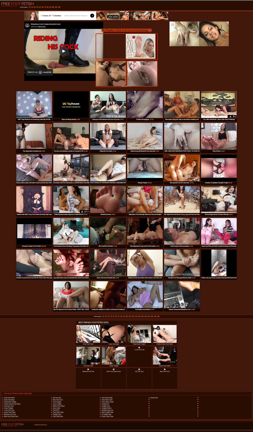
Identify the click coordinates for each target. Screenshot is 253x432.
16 (145, 316)
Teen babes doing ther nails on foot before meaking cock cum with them (182, 120)
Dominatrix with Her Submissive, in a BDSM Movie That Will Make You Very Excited (71, 184)
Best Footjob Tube (107, 412)
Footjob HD (105, 404)
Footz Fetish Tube (107, 416)
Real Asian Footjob (10, 402)
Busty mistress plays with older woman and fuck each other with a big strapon (34, 184)
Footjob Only (106, 406)
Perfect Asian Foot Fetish (12, 404)
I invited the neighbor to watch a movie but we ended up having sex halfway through (108, 311)
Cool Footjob (57, 402)
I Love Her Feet (9, 410)
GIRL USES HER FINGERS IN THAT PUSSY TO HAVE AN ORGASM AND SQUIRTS (181, 152)
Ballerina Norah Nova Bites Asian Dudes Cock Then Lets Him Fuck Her (145, 279)
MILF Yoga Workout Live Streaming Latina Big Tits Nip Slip (34, 120)
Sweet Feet (154, 397)
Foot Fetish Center (108, 402)
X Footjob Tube (106, 414)
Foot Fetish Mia (58, 416)
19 (155, 316)
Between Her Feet (10, 414)
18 (151, 316)
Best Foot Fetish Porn (11, 416)
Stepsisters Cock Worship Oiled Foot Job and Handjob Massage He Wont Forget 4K (145, 216)
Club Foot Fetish (9, 397)
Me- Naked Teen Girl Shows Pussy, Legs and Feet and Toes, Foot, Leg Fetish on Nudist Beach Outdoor (182, 216)
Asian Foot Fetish (9, 412)
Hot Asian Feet (9, 406)
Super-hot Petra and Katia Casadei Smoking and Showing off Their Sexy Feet (219, 247)
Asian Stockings (9, 400)
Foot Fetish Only (58, 412)
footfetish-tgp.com (107, 410)
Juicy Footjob (57, 404)
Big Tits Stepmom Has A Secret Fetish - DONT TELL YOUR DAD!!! (71, 311)
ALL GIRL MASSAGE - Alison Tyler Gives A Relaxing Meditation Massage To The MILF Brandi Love (219, 120)
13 (136, 316)
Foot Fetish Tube (107, 400)
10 (53, 7)
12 (59, 7)
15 (142, 316)
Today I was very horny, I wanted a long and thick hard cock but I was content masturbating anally (218, 279)
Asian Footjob (8, 408)
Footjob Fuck (57, 414)
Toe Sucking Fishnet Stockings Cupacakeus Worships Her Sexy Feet (71, 247)
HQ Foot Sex (57, 397)
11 (56, 7)
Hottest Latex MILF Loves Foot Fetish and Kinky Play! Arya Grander (34, 216)
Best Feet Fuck (58, 400)
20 (158, 316)
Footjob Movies (107, 408)
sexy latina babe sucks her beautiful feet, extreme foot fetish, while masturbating (71, 279)
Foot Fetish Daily (107, 397)
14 (139, 316)
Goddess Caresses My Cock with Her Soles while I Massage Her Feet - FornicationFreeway (34, 279)
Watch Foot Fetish (59, 406)
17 (148, 316)
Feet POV (56, 410)
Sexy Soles (56, 408)
